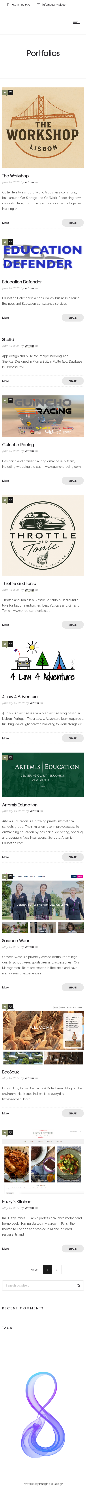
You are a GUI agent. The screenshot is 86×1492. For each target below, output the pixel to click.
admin (29, 182)
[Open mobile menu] (77, 22)
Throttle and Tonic (19, 583)
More (5, 223)
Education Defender (21, 282)
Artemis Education (19, 805)
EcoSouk (10, 1072)
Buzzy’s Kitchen (16, 1201)
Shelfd (8, 339)
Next (33, 1270)
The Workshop (15, 176)
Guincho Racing (18, 444)
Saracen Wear (15, 940)
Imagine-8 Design (51, 1483)
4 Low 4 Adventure (20, 696)
